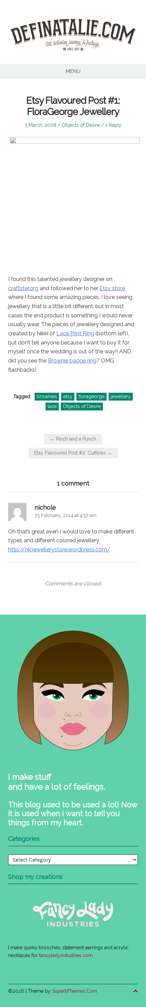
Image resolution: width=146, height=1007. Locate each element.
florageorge (91, 396)
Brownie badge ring (72, 360)
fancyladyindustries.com (66, 955)
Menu (73, 71)
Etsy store (112, 288)
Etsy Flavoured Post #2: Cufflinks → (73, 453)
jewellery (121, 396)
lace (52, 406)
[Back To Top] (135, 991)
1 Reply (113, 125)
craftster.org (23, 288)
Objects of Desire (81, 125)
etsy (67, 396)
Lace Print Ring (75, 333)
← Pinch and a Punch (73, 439)
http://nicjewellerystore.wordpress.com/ (59, 549)
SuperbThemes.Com (74, 991)
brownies (47, 396)
